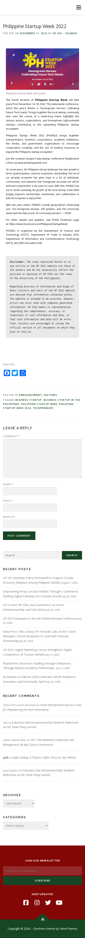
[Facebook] (26, 903)
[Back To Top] (43, 920)
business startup (28, 400)
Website (9, 517)
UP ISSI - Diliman (65, 33)
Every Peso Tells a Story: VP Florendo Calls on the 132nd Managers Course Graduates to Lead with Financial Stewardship (39, 636)
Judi (5, 757)
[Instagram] (37, 903)
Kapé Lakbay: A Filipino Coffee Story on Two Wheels (44, 757)
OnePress (39, 928)
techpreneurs (43, 408)
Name (8, 484)
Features (50, 395)
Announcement (30, 395)
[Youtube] (59, 903)
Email (8, 500)
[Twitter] (48, 903)
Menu (78, 7)
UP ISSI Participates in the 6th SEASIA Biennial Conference (40, 618)
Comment (11, 436)
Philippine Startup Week (39, 404)
